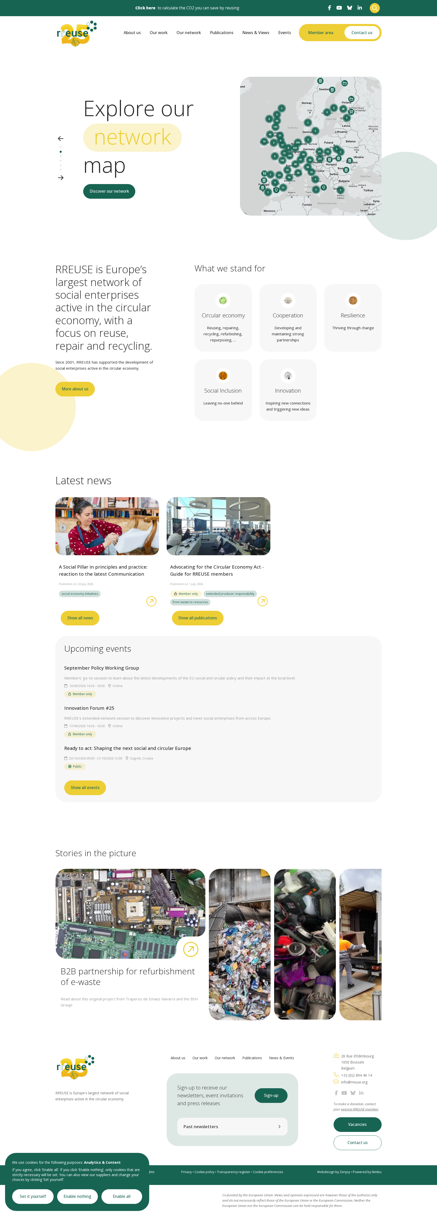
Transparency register (233, 1172)
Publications (221, 32)
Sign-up (271, 1095)
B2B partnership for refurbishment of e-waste (128, 976)
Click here (145, 8)
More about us (75, 389)
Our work (159, 32)
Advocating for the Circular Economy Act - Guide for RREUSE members (217, 570)
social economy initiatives (79, 594)
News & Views (255, 32)
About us (132, 32)
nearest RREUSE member (359, 1109)
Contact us (362, 32)
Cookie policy (204, 1172)
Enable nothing (77, 1196)
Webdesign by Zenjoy (333, 1172)
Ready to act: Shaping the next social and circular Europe (127, 748)
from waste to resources (190, 602)
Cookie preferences (268, 1172)
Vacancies (357, 1124)
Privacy (186, 1172)
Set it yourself (33, 1196)
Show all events (85, 787)
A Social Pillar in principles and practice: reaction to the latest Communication (103, 570)
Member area (320, 32)
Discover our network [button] (109, 191)
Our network (189, 32)
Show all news (80, 618)
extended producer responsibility (230, 594)
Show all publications (197, 618)
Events (284, 32)
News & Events (281, 1057)
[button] (60, 139)
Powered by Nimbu (367, 1172)
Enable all (121, 1196)
